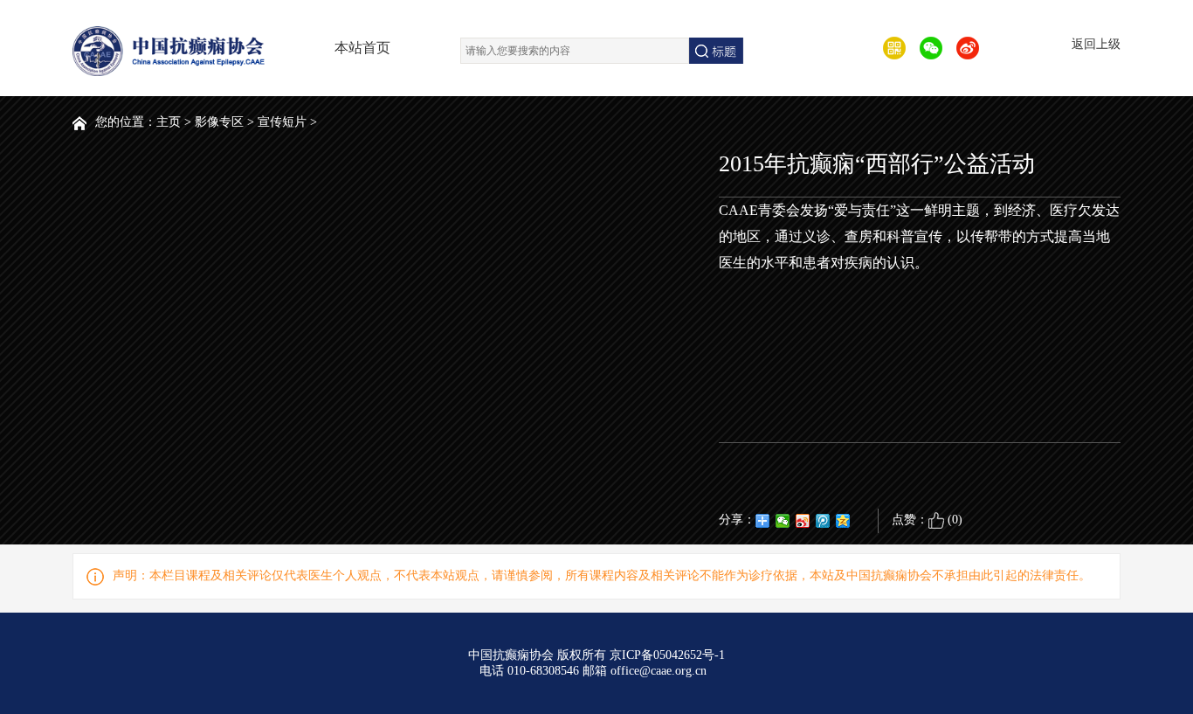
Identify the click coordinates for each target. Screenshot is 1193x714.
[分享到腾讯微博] (823, 521)
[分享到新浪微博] (803, 521)
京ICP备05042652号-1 (667, 655)
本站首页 (362, 47)
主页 (168, 121)
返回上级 (1096, 44)
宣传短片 (282, 121)
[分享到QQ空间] (843, 521)
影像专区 (219, 121)
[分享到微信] (783, 521)
